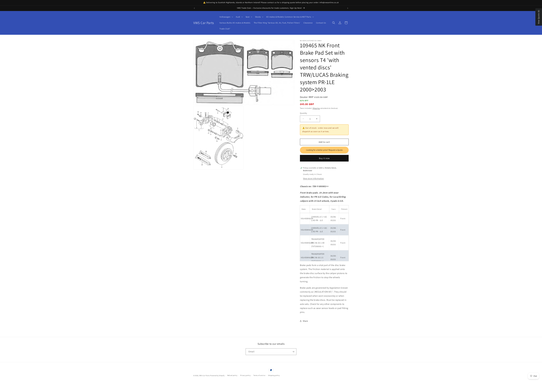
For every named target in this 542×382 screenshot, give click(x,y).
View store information (313, 178)
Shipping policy (274, 375)
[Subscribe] (293, 351)
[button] (226, 17)
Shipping (316, 108)
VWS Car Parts (204, 375)
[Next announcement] (348, 8)
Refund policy (232, 375)
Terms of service (259, 375)
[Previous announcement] (194, 8)
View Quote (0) (538, 17)
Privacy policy (245, 375)
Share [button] (305, 321)
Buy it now (324, 158)
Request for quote (324, 150)
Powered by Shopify (217, 375)
